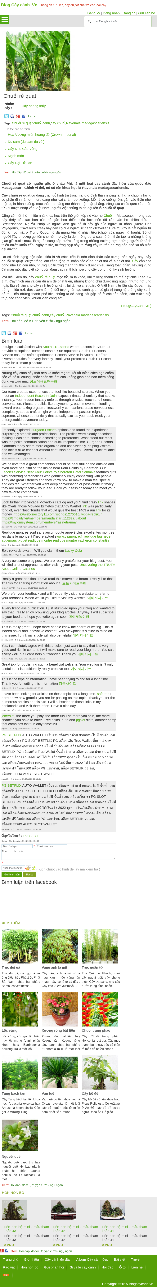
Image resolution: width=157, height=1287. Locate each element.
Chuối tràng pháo (96, 1030)
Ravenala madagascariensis (87, 123)
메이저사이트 (97, 598)
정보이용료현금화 (43, 381)
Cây (135, 261)
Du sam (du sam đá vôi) (26, 142)
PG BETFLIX (11, 735)
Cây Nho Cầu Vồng (23, 149)
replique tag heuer (98, 536)
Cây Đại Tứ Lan (20, 163)
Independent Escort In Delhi (36, 396)
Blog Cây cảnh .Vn (19, 4)
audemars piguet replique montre (27, 540)
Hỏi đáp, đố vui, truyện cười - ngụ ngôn (32, 172)
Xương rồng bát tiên (58, 1030)
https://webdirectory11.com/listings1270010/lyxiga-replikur (58, 514)
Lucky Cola (73, 550)
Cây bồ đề (90, 1093)
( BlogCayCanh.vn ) (136, 306)
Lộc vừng (9, 1030)
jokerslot (8, 716)
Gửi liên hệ (146, 13)
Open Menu (4, 19)
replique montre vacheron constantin (81, 540)
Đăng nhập (111, 13)
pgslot (80, 720)
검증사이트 (67, 683)
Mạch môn (16, 156)
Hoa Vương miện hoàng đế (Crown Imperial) (42, 135)
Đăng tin (129, 13)
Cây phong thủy (34, 106)
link (100, 502)
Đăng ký (93, 13)
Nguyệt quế (11, 1156)
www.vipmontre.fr (69, 536)
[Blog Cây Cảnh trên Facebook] (23, 117)
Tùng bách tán (13, 1093)
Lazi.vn (32, 116)
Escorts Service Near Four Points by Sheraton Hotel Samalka (48, 472)
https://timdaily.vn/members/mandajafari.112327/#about (44, 518)
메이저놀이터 (79, 617)
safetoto (103, 694)
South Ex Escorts (56, 347)
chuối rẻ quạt (45, 277)
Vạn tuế (48, 1093)
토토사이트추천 (74, 583)
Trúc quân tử (92, 967)
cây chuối (58, 123)
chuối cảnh (41, 123)
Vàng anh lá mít (54, 967)
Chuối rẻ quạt (22, 123)
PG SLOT (30, 836)
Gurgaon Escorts (43, 430)
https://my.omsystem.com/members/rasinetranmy (39, 522)
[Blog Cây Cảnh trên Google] (17, 117)
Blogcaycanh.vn (141, 1284)
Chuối (108, 216)
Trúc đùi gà (11, 967)
